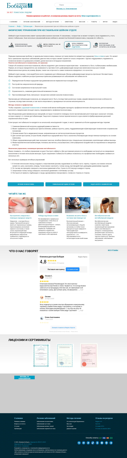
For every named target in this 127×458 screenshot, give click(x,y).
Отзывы (16, 426)
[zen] (106, 443)
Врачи (105, 22)
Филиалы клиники (19, 421)
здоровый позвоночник (31, 108)
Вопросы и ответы (19, 424)
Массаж (82, 22)
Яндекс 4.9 (98, 421)
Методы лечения (52, 22)
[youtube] (83, 443)
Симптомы (69, 22)
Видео (115, 22)
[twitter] (88, 443)
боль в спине (99, 56)
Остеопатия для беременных (75, 421)
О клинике (13, 22)
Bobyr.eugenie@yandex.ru (91, 16)
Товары (94, 22)
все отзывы (113, 250)
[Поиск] (56, 5)
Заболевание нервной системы (46, 428)
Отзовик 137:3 (99, 426)
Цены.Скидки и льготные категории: (80, 45)
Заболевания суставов (43, 424)
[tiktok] (92, 443)
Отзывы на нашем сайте (103, 428)
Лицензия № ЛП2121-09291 (38, 442)
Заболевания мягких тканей (45, 426)
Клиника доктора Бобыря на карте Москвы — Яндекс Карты (63, 331)
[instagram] (102, 443)
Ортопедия (70, 426)
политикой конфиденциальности (40, 448)
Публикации (18, 428)
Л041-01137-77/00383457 (21, 446)
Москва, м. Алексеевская (66, 9)
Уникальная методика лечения (64, 184)
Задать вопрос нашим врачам (101, 184)
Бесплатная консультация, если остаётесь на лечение (107, 45)
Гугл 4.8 (97, 424)
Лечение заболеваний (31, 22)
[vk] (79, 443)
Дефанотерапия (71, 428)
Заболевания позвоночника (45, 421)
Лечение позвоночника (26, 184)
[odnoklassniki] (97, 443)
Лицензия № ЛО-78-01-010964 (23, 444)
